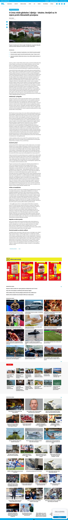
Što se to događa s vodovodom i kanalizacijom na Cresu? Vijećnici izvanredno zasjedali (25, 52)
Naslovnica (9, 3)
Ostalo (51, 3)
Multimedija (45, 3)
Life (34, 3)
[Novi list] (2, 4)
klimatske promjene (13, 248)
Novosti (16, 3)
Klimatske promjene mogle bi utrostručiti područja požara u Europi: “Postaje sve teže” (25, 54)
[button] (60, 270)
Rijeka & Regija (23, 3)
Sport (30, 3)
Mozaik (39, 3)
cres (19, 248)
